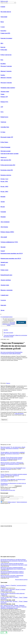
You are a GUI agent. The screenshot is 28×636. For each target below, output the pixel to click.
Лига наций (4, 237)
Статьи (3, 26)
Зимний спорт (4, 262)
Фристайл (3, 305)
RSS (2, 605)
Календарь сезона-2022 (7, 170)
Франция (3, 216)
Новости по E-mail (8, 605)
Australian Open (5, 127)
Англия (3, 201)
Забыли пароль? (12, 502)
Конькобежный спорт (6, 275)
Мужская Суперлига (6, 66)
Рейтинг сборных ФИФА (7, 232)
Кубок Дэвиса (4, 142)
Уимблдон (3, 122)
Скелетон (3, 300)
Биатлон (3, 47)
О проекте (18, 606)
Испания (3, 196)
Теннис (2, 94)
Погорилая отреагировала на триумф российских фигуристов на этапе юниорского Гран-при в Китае (14, 560)
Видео (2, 21)
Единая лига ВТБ (5, 33)
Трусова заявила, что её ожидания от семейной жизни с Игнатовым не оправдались (13, 453)
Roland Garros (4, 117)
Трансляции (4, 16)
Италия (3, 206)
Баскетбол (3, 30)
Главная (3, 6)
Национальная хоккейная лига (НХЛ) (11, 258)
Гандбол (3, 75)
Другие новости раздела (21, 579)
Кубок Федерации (5, 147)
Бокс (2, 59)
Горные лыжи (4, 270)
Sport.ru (8, 383)
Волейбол (3, 63)
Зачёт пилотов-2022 (6, 160)
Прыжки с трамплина (6, 290)
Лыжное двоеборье (6, 280)
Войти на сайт (4, 1)
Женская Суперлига (6, 71)
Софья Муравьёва (16, 353)
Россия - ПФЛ (4, 191)
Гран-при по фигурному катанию (9, 153)
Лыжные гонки (5, 91)
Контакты (3, 606)
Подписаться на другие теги (8, 490)
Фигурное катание (6, 151)
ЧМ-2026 (3, 247)
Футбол (3, 179)
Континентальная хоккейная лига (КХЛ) (12, 253)
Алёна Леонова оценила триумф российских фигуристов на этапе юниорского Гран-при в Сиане (14, 564)
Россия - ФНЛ (4, 186)
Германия (3, 211)
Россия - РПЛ (4, 181)
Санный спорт (4, 295)
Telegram (16, 605)
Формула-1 (4, 157)
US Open (3, 132)
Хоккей (3, 251)
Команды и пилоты (6, 175)
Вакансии (21, 605)
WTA (2, 111)
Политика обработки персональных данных (13, 607)
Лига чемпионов (5, 221)
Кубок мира (4, 49)
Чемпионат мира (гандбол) (8, 87)
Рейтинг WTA (4, 101)
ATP (2, 106)
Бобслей (3, 264)
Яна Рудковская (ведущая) (11, 353)
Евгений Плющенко (15, 352)
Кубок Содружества (6, 54)
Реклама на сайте (10, 606)
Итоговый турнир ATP (7, 137)
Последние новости (6, 11)
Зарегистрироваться (22, 502)
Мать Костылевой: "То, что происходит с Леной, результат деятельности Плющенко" (13, 447)
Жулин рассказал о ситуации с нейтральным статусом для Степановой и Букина (12, 463)
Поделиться (4, 419)
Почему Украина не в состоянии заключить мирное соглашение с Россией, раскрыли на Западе (14, 476)
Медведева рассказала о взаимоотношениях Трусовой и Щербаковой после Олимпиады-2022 (13, 568)
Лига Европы (4, 226)
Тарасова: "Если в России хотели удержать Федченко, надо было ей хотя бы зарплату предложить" (11, 459)
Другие (2, 310)
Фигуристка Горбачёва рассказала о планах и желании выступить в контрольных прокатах (12, 572)
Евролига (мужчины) (6, 38)
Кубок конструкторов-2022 (8, 165)
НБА (2, 43)
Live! (7, 179)
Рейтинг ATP (4, 96)
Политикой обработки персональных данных (8, 324)
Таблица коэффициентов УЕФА (9, 242)
